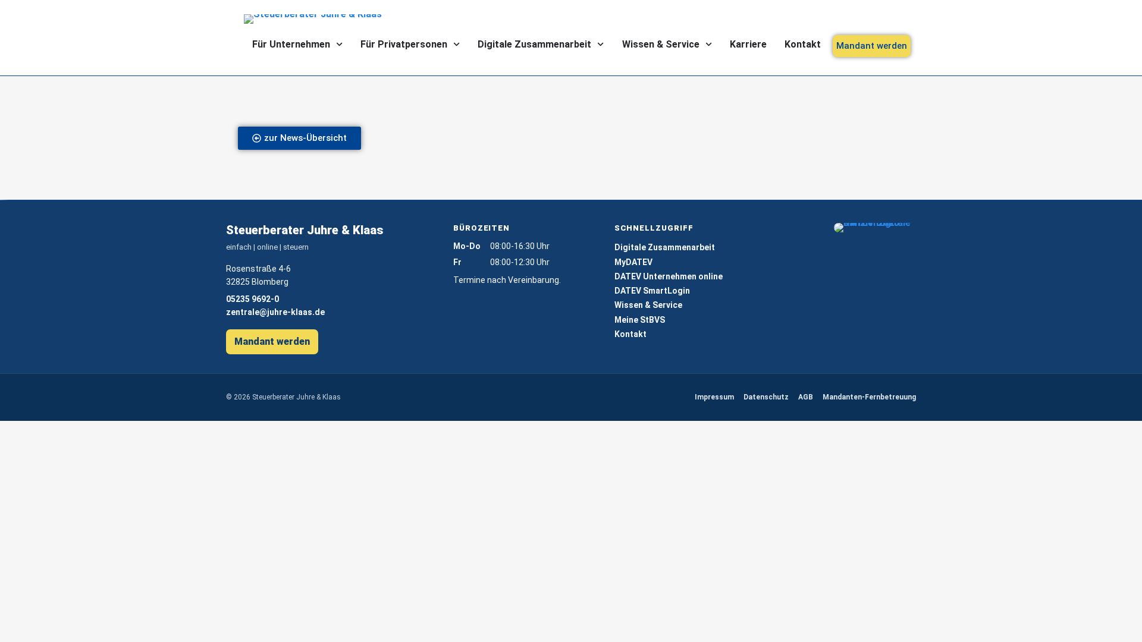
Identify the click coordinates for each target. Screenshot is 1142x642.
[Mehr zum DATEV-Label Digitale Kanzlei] (875, 227)
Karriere (748, 44)
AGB (805, 397)
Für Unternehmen (291, 44)
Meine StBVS (639, 320)
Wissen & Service (660, 44)
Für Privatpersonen (403, 44)
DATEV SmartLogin (652, 290)
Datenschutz (766, 397)
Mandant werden (272, 341)
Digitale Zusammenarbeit (534, 44)
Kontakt (803, 44)
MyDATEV (633, 262)
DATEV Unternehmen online (668, 276)
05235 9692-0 (252, 299)
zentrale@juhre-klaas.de (275, 312)
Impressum (714, 397)
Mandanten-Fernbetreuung (869, 397)
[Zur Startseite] (321, 19)
